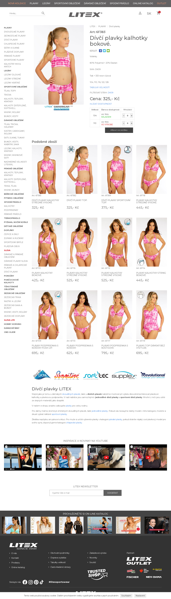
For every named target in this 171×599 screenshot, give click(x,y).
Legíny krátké (12, 83)
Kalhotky (9, 206)
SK (149, 13)
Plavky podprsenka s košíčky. (80, 346)
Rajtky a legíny (12, 301)
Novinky (93, 557)
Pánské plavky (12, 56)
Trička (7, 95)
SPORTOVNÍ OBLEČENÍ (67, 3)
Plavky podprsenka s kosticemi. (114, 346)
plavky (69, 406)
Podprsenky (11, 210)
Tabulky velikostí (58, 562)
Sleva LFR (9, 320)
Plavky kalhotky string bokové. (151, 274)
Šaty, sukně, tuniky (14, 138)
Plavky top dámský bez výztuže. (150, 346)
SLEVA (7, 250)
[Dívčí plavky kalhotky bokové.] (59, 65)
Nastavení (140, 595)
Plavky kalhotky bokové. (42, 274)
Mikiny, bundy (12, 190)
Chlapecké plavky (14, 44)
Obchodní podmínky (59, 553)
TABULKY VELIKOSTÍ (100, 87)
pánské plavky (115, 419)
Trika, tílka (10, 186)
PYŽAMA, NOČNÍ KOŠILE (16, 222)
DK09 (110, 92)
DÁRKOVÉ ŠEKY (11, 328)
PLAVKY (34, 3)
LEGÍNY (46, 3)
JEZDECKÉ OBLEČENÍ (14, 293)
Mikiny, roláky (12, 112)
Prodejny (15, 562)
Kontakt (15, 558)
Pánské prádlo (12, 214)
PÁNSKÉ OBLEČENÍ (13, 168)
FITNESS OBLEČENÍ (13, 198)
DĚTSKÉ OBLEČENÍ (13, 226)
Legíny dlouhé (12, 74)
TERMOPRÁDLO (12, 218)
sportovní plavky (59, 414)
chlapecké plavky (74, 422)
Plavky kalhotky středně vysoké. (146, 201)
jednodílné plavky (100, 411)
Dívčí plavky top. (77, 200)
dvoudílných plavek (71, 394)
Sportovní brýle (13, 242)
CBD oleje (9, 332)
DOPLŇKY (9, 230)
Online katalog (18, 567)
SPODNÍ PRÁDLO (119, 3)
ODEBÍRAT (112, 493)
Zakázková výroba (98, 553)
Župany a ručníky (14, 238)
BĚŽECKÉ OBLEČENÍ (14, 194)
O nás (14, 553)
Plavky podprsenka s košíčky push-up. (45, 346)
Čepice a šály (11, 234)
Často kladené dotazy (60, 567)
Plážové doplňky (14, 52)
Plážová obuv (12, 246)
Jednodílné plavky (15, 36)
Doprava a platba (58, 557)
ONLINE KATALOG (143, 3)
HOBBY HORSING (12, 324)
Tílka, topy (10, 91)
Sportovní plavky (14, 60)
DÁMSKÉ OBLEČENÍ (95, 3)
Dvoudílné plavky (14, 32)
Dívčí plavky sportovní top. (115, 201)
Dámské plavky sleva (16, 261)
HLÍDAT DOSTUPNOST (101, 104)
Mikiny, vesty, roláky (15, 312)
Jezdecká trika (12, 297)
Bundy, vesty (11, 116)
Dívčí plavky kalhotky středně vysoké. (45, 201)
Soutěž (93, 562)
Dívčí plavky (11, 40)
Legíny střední (12, 79)
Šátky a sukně (11, 48)
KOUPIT (59, 207)
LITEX (92, 26)
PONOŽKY (9, 276)
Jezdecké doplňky (14, 316)
